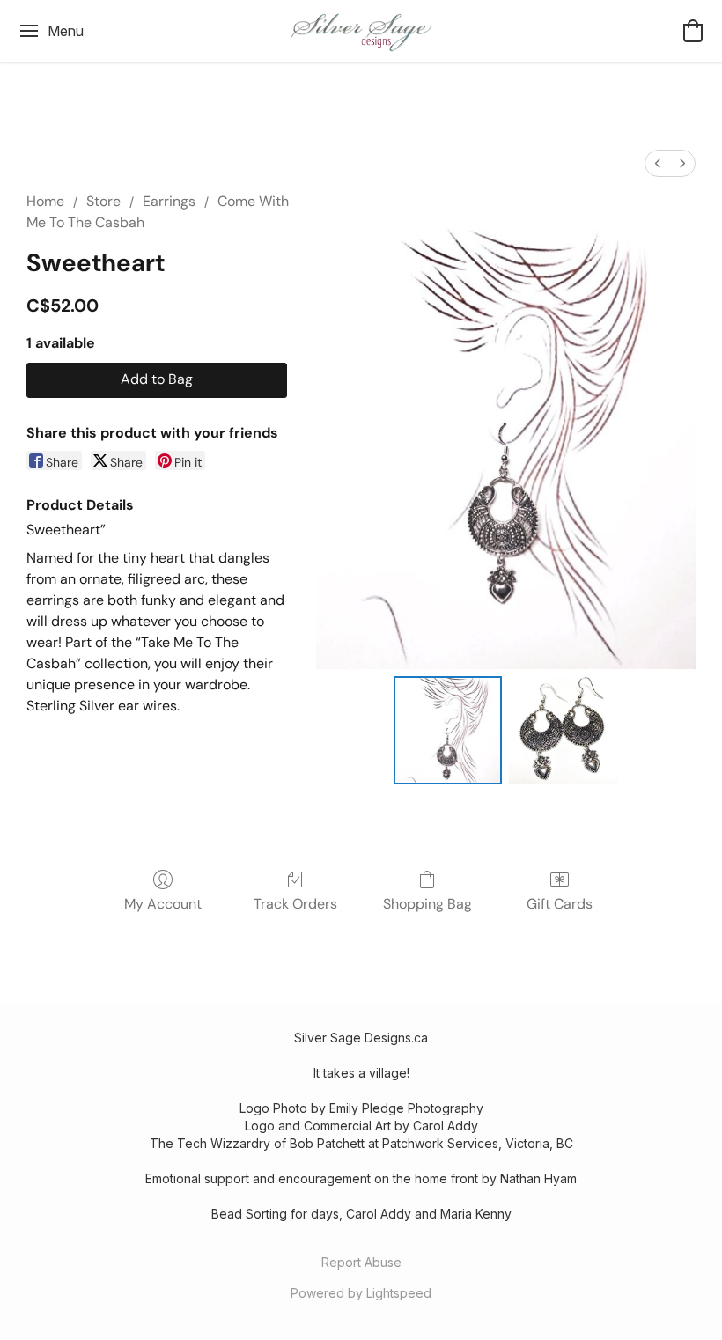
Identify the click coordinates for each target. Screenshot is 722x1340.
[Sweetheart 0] (448, 730)
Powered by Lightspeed (361, 1292)
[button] (361, 31)
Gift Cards (560, 904)
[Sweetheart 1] (563, 730)
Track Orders (295, 904)
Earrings (169, 201)
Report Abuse (361, 1262)
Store (103, 201)
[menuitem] (657, 163)
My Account (163, 904)
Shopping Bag (427, 904)
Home (45, 201)
